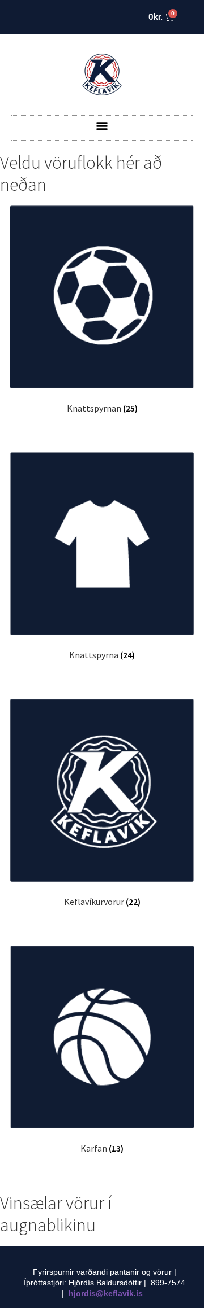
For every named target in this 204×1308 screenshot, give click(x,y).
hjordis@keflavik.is (106, 1293)
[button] (102, 125)
